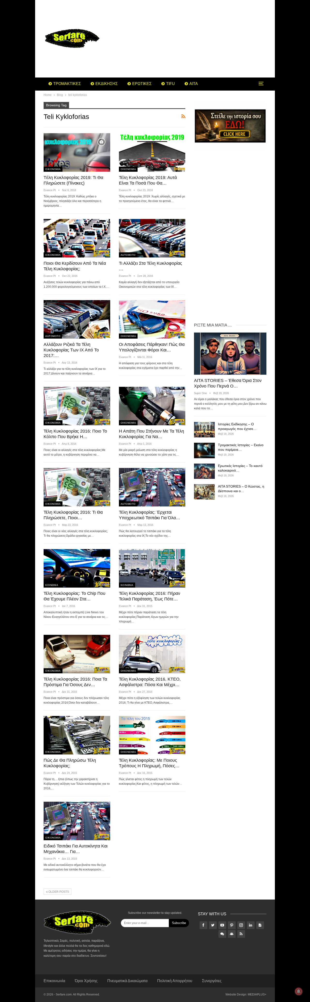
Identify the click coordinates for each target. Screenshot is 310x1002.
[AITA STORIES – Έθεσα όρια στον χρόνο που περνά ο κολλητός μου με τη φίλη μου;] (230, 353)
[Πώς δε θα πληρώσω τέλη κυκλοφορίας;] (77, 735)
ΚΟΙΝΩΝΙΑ (51, 585)
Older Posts (58, 891)
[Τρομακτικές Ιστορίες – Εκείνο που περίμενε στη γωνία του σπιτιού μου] (204, 450)
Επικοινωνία (54, 981)
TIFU (170, 84)
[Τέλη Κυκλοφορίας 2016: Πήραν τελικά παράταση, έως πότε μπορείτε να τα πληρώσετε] (152, 568)
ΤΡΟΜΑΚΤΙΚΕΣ (67, 84)
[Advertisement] (193, 39)
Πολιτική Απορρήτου (174, 981)
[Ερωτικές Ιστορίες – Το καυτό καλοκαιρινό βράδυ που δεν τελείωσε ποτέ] (204, 471)
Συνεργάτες (212, 981)
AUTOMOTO (128, 255)
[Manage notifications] (298, 991)
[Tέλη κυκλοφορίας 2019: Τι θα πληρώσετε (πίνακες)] (77, 152)
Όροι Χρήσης (86, 981)
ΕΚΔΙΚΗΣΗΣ (106, 84)
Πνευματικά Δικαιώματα (127, 981)
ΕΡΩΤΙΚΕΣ (142, 84)
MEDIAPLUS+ (257, 994)
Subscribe (179, 923)
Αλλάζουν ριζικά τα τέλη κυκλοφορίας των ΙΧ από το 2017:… (71, 350)
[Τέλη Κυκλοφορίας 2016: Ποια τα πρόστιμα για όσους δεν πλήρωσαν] (77, 654)
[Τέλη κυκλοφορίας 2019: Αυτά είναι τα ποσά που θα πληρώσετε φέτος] (152, 152)
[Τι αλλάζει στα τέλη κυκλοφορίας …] (152, 238)
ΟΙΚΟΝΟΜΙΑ (53, 169)
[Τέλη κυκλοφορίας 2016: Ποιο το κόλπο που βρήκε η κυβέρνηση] (77, 406)
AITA (193, 84)
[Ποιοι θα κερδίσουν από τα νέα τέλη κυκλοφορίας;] (77, 238)
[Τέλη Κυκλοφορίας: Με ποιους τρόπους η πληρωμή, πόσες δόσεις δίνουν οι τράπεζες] (152, 735)
